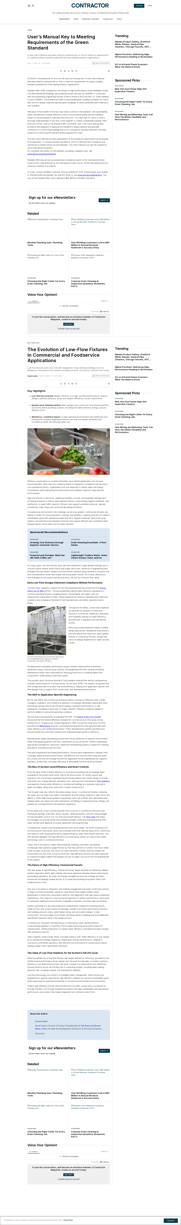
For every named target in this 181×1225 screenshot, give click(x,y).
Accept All (170, 1220)
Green (29, 30)
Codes (75, 19)
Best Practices (33, 343)
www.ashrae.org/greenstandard (41, 154)
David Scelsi (32, 376)
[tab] (33, 301)
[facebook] (61, 71)
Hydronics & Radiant (90, 19)
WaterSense (44, 726)
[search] (33, 5)
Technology (108, 19)
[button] (29, 5)
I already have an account (69, 328)
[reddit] (72, 71)
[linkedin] (65, 71)
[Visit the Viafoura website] (104, 311)
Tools (119, 19)
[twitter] (69, 71)
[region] (68, 306)
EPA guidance (103, 781)
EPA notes (91, 817)
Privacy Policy (68, 1220)
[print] (109, 71)
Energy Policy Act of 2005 (89, 717)
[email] (76, 71)
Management (64, 19)
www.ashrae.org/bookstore (90, 175)
